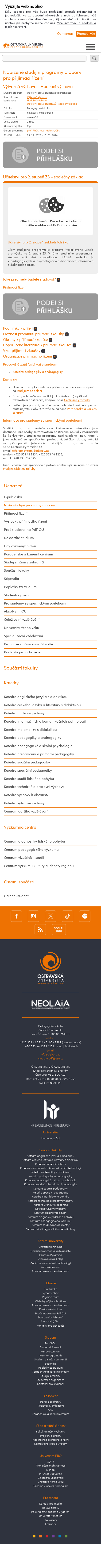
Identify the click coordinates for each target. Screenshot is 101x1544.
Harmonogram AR (50, 1355)
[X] (50, 916)
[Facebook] (16, 916)
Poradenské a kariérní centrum (28, 554)
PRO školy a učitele (50, 1474)
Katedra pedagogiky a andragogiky (37, 371)
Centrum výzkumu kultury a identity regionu (39, 866)
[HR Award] (50, 1113)
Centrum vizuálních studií (24, 857)
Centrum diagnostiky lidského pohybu (34, 841)
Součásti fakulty (16, 570)
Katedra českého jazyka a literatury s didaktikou (42, 705)
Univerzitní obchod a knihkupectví (50, 1251)
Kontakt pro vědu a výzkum (50, 1444)
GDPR (50, 1461)
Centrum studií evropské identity (51, 1225)
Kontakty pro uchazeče (22, 652)
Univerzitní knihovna (50, 1247)
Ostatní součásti (19, 882)
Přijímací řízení (15, 513)
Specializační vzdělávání (23, 636)
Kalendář (50, 1524)
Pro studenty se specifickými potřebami (35, 603)
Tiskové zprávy (50, 1508)
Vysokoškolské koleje (50, 1259)
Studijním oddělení (29, 391)
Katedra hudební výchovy (24, 713)
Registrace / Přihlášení (51, 1406)
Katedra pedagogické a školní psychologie (38, 746)
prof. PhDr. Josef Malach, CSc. (43, 130)
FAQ (50, 1410)
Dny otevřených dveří (20, 546)
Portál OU (50, 1343)
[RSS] (40, 929)
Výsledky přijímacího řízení (25, 521)
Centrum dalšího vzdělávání (26, 811)
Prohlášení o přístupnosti (50, 1465)
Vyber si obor (50, 1293)
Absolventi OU (15, 611)
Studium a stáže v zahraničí (50, 1359)
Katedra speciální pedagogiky (28, 770)
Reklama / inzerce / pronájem (50, 1486)
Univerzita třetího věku (21, 628)
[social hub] (59, 929)
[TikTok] (67, 916)
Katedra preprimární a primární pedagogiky (39, 754)
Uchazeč (13, 486)
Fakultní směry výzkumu (50, 1431)
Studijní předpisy (50, 1376)
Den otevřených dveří (50, 1317)
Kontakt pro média (50, 1503)
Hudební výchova (37, 100)
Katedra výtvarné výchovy (24, 803)
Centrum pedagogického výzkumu (31, 849)
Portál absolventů (50, 1402)
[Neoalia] (50, 1004)
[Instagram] (33, 916)
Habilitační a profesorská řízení (50, 1440)
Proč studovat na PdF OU (24, 529)
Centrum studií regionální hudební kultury (50, 1229)
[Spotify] (84, 916)
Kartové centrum (50, 1267)
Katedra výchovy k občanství (26, 795)
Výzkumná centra (20, 827)
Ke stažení (51, 1520)
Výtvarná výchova (37, 97)
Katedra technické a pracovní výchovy (34, 787)
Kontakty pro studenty (50, 1384)
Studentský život (17, 595)
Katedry (11, 683)
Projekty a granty (50, 1436)
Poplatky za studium (20, 587)
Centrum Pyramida (77, 400)
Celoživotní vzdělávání (21, 619)
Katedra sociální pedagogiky (27, 762)
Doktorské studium (19, 538)
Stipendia (11, 579)
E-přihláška (13, 497)
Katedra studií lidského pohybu (29, 779)
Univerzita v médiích (50, 1516)
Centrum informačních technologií (51, 1263)
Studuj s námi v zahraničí (24, 562)
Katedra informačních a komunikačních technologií (45, 721)
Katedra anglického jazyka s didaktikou (35, 697)
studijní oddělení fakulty (19, 468)
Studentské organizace (50, 1380)
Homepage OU (50, 1138)
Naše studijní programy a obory (29, 505)
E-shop (50, 1470)
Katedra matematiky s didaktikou (30, 730)
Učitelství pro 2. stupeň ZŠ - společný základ (52, 104)
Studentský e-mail (50, 1347)
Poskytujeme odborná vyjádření (50, 1512)
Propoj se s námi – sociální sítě (28, 644)
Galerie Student (16, 896)
